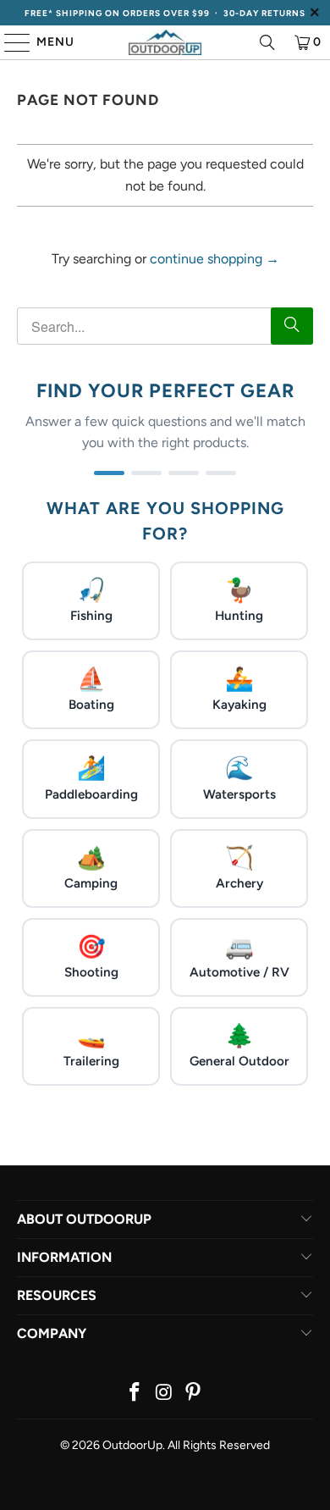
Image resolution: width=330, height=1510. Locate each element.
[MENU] (9, 42)
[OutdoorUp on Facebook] (134, 1393)
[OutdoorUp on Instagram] (164, 1393)
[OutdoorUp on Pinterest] (193, 1393)
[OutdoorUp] (165, 42)
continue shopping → (214, 259)
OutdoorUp (132, 1445)
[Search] (267, 42)
